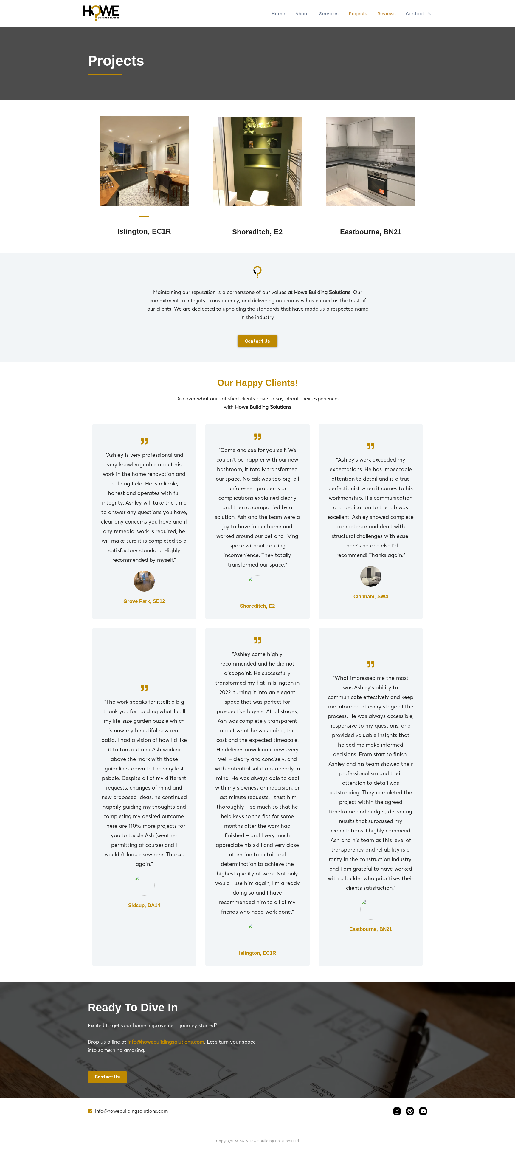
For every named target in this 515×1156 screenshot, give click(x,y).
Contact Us (418, 13)
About (302, 13)
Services (329, 13)
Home (278, 13)
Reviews (386, 13)
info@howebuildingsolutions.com (166, 1042)
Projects (358, 13)
